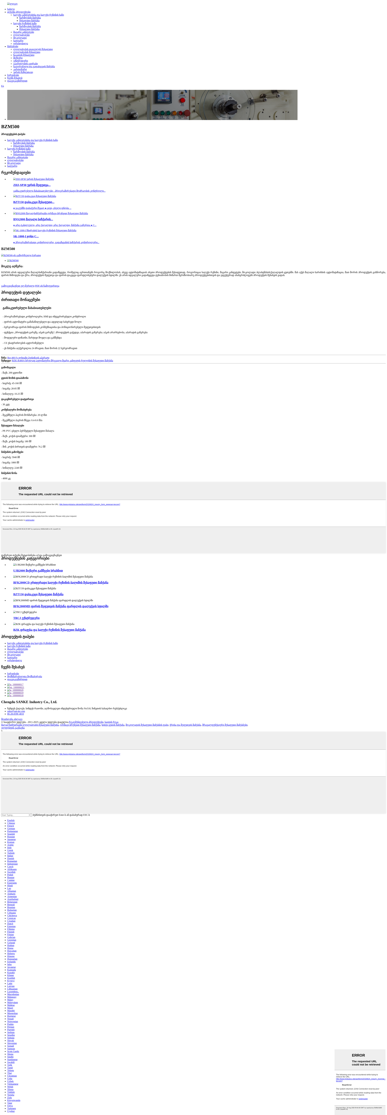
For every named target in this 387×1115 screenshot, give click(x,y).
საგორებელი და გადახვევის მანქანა (34, 66)
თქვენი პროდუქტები (19, 12)
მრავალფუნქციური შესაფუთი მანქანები (224, 725)
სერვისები (13, 75)
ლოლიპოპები (21, 35)
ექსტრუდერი (20, 60)
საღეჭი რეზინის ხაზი (25, 23)
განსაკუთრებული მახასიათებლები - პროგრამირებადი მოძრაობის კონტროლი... (59, 191)
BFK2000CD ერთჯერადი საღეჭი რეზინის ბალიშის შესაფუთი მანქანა (60, 582)
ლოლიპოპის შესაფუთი (26, 52)
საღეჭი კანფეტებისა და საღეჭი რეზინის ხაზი (38, 15)
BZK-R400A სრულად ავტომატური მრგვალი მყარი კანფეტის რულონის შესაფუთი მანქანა (62, 360)
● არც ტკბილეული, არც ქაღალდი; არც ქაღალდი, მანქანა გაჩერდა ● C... (54, 225)
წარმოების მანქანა (30, 17)
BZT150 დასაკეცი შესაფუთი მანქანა (38, 594)
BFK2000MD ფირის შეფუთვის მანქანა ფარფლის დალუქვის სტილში (60, 606)
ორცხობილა (20, 43)
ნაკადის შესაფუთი (23, 55)
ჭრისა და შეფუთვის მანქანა (185, 725)
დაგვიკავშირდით (17, 81)
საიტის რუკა (111, 722)
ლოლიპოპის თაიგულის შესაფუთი (33, 49)
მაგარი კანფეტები (23, 32)
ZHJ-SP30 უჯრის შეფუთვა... (32, 185)
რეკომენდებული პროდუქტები (86, 722)
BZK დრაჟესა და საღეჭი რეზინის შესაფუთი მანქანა (49, 629)
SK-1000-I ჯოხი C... (26, 236)
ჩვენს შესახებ (14, 78)
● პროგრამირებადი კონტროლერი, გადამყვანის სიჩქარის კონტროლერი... (56, 242)
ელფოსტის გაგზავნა (13, 728)
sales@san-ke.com (16, 711)
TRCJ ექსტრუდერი (26, 618)
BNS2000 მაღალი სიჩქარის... (33, 219)
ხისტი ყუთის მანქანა (113, 725)
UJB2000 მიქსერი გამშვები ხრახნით (38, 570)
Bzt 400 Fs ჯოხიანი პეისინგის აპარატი (28, 357)
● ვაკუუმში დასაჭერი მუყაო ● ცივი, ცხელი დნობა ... (42, 208)
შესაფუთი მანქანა (29, 20)
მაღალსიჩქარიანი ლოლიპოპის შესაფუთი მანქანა (30, 725)
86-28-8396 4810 (15, 714)
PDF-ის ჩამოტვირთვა (47, 286)
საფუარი (18, 40)
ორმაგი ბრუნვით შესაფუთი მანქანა (80, 725)
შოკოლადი (20, 38)
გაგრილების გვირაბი (25, 63)
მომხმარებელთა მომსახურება (24, 676)
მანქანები (12, 46)
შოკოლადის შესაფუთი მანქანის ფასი (147, 725)
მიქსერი (18, 58)
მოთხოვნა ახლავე (11, 719)
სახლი (11, 9)
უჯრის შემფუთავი (23, 72)
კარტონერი (20, 69)
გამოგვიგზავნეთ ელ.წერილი (17, 286)
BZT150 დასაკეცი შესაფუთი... (33, 202)
